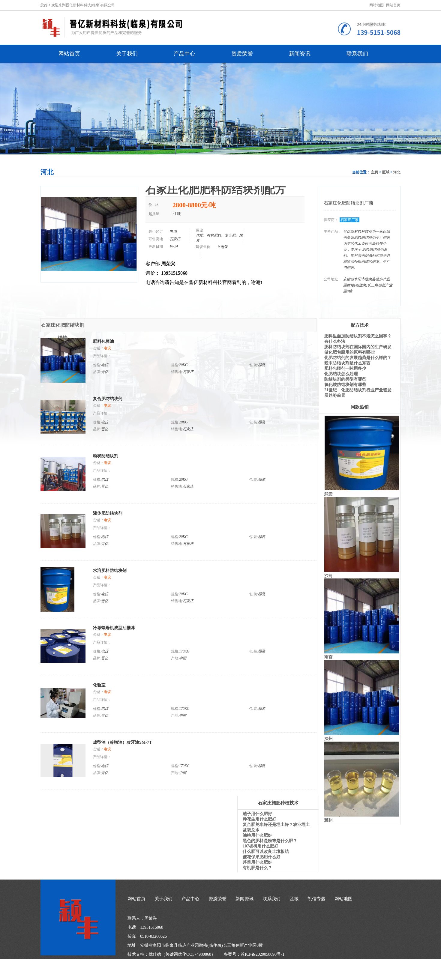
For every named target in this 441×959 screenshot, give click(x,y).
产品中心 (184, 54)
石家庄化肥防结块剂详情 (62, 327)
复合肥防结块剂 (107, 398)
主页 (374, 172)
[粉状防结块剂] (63, 489)
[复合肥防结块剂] (63, 432)
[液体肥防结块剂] (63, 546)
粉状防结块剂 (105, 456)
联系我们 (357, 54)
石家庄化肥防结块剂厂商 (348, 203)
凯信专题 (317, 898)
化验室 (99, 685)
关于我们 (127, 54)
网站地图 (343, 898)
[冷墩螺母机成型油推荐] (63, 661)
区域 (385, 172)
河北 (396, 172)
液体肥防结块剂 (107, 513)
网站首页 (393, 5)
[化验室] (63, 716)
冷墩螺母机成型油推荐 (114, 628)
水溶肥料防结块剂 (110, 570)
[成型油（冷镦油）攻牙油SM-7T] (63, 775)
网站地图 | (377, 5)
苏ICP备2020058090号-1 (262, 954)
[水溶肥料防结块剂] (57, 610)
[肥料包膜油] (63, 381)
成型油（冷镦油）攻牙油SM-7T (122, 742)
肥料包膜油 (103, 341)
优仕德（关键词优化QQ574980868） (181, 954)
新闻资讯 (299, 54)
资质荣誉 (242, 54)
